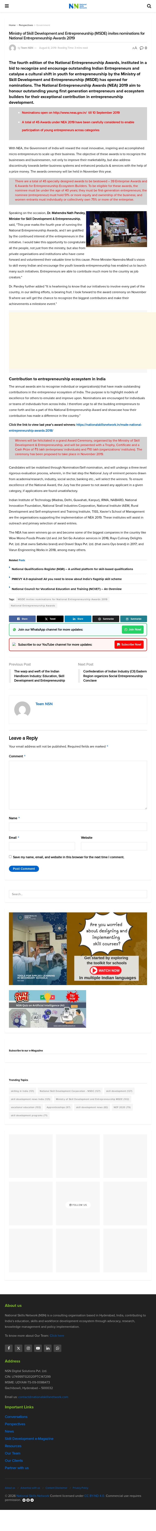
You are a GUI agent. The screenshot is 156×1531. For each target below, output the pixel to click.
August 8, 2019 (47, 48)
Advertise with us (30, 1488)
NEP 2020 (122, 1107)
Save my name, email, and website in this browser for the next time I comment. (68, 857)
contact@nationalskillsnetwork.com (43, 1397)
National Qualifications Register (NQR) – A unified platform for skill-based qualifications (72, 569)
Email (14, 837)
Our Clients (14, 1460)
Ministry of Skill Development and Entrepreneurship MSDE (92, 1099)
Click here (57, 1335)
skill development (119, 1091)
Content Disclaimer (56, 1488)
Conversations (16, 1416)
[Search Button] (149, 6)
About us (10, 1488)
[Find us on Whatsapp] (57, 1348)
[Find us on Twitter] (18, 1348)
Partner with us (17, 1467)
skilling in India (22, 1091)
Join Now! (135, 629)
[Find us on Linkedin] (48, 1348)
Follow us (79, 1205)
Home (12, 25)
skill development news (92, 1107)
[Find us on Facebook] (9, 1348)
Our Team (13, 1453)
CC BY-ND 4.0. (94, 1495)
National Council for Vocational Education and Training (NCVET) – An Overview (67, 589)
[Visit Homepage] (78, 6)
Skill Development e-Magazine (29, 1438)
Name (14, 818)
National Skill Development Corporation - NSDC (70, 1091)
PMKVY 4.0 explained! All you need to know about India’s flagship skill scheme (67, 579)
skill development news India (30, 1099)
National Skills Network (32, 1495)
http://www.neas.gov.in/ (70, 112)
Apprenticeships (58, 1107)
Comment (17, 756)
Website (86, 837)
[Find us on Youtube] (38, 1348)
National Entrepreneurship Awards (33, 605)
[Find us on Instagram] (28, 1348)
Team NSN (27, 48)
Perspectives (26, 25)
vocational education (26, 1107)
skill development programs (29, 1115)
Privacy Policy (80, 1488)
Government (43, 25)
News (9, 1431)
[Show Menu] (7, 6)
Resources (13, 1446)
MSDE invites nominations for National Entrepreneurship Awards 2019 (62, 599)
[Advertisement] (82, 340)
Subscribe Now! (131, 644)
